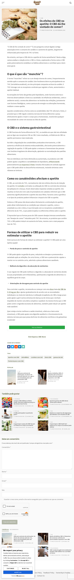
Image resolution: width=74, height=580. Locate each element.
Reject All (25, 568)
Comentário (6, 447)
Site (3, 490)
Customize (10, 568)
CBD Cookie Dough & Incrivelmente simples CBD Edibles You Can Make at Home (60, 551)
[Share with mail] (23, 346)
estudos (21, 186)
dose (52, 289)
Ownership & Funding (63, 573)
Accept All (18, 572)
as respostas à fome (27, 165)
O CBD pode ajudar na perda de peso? (23, 413)
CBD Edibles (17, 398)
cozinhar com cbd (37, 357)
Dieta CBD (48, 357)
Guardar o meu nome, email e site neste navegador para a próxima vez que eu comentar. (34, 499)
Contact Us (41, 576)
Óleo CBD (17, 411)
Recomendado (14, 529)
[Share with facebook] (8, 346)
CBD (42, 18)
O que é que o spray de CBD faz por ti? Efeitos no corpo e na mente (24, 424)
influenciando (54, 162)
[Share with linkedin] (19, 346)
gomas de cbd (58, 357)
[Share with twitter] (12, 346)
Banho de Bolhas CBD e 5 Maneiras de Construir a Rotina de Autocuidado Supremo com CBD (55, 375)
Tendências (5, 529)
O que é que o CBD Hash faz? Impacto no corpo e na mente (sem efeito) (60, 425)
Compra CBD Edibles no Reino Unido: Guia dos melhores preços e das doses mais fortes (24, 402)
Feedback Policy (48, 573)
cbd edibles (25, 357)
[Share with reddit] (16, 346)
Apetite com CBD (13, 357)
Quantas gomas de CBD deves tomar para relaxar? (59, 401)
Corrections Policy (35, 573)
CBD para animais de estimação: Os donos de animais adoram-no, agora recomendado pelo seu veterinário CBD (25, 376)
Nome (4, 472)
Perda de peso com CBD (16, 361)
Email (4, 481)
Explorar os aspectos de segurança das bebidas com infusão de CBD (60, 413)
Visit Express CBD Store (37, 337)
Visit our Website (37, 327)
